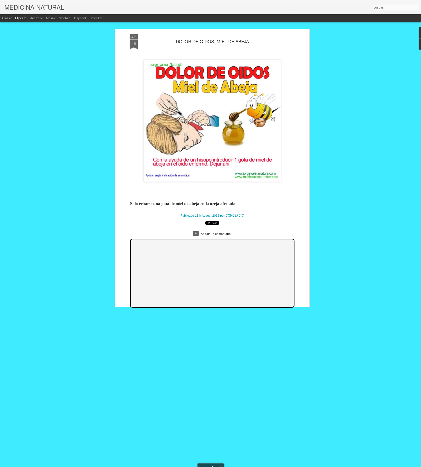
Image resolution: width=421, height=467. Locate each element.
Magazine (36, 18)
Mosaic (51, 18)
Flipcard (20, 18)
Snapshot (79, 18)
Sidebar (64, 18)
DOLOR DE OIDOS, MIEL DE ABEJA (212, 41)
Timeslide (95, 18)
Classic (7, 18)
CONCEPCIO (235, 215)
